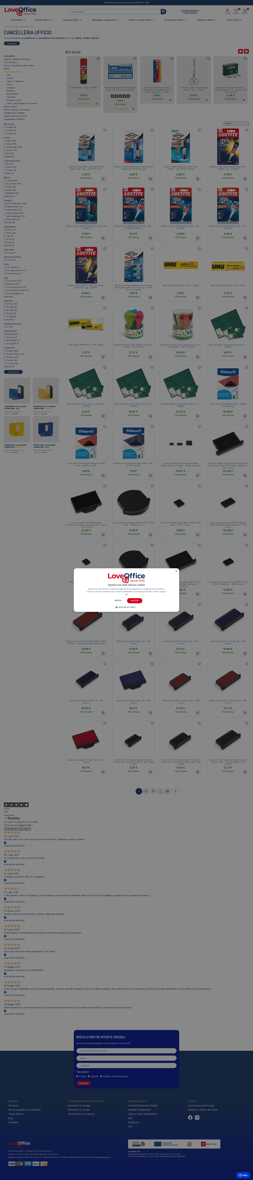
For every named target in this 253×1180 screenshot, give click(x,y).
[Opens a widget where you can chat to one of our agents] (243, 1175)
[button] (126, 607)
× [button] (176, 571)
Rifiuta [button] (118, 600)
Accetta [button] (134, 601)
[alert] (126, 590)
